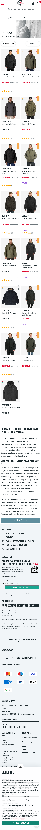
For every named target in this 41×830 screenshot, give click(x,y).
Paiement (4, 740)
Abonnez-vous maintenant (21, 588)
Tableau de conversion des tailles (20, 541)
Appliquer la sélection (22, 806)
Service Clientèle (13, 549)
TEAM (24, 749)
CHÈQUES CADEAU (28, 752)
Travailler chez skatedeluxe (30, 740)
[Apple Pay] (33, 682)
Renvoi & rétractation (15, 533)
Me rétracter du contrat (10, 767)
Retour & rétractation (8, 744)
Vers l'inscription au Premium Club (22, 641)
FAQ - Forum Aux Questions (16, 545)
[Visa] (33, 674)
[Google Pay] (8, 690)
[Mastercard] (8, 674)
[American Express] (8, 682)
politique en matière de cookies (11, 817)
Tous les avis (5, 755)
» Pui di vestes (20, 520)
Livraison (4, 742)
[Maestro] (20, 674)
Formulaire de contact (27, 714)
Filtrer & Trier (9, 43)
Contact (4, 762)
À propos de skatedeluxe (29, 737)
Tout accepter (22, 823)
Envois (8, 530)
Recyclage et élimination (9, 760)
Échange (9, 537)
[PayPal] (20, 682)
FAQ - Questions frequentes (10, 758)
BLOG (24, 746)
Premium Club (7, 601)
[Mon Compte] (33, 3)
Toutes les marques (28, 742)
